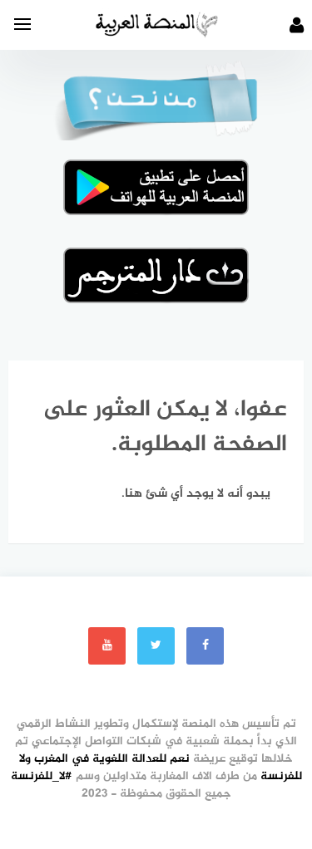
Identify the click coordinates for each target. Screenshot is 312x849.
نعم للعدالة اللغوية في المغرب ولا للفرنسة (160, 767)
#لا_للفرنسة (41, 776)
